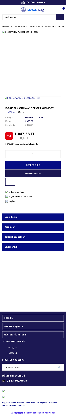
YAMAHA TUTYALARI (34, 117)
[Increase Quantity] (58, 154)
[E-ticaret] (33, 412)
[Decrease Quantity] (7, 154)
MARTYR (29, 121)
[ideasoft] (17, 412)
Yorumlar (10, 226)
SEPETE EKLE (33, 164)
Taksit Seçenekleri (15, 236)
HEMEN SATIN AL (33, 173)
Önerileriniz (11, 246)
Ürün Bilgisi (11, 216)
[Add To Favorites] (10, 182)
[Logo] (32, 9)
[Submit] (59, 367)
